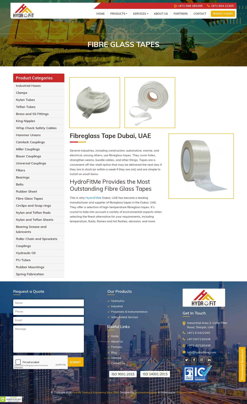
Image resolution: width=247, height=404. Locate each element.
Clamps (21, 93)
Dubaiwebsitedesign (146, 392)
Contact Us (118, 363)
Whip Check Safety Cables (36, 128)
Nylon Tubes (25, 100)
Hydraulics (117, 301)
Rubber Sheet (26, 191)
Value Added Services (124, 317)
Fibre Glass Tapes (29, 198)
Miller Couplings (28, 149)
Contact (199, 13)
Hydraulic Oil (25, 253)
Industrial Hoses (28, 86)
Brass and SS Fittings (32, 114)
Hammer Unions (28, 135)
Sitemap (116, 358)
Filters (20, 170)
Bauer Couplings (28, 156)
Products (117, 13)
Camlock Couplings (30, 142)
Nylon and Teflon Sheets (34, 220)
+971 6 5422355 (198, 333)
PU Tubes (23, 260)
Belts (20, 184)
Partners (181, 13)
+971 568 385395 (190, 6)
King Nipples (25, 121)
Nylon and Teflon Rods (33, 212)
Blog (114, 352)
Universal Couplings (31, 163)
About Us (161, 13)
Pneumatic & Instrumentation (129, 311)
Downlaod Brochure (242, 364)
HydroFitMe (93, 197)
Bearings (22, 177)
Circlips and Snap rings (33, 205)
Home (100, 13)
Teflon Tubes (25, 107)
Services (139, 13)
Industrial (117, 306)
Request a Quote (223, 13)
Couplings (23, 246)
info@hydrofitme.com (201, 352)
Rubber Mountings (30, 267)
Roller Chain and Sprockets (36, 239)
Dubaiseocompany (186, 392)
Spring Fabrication (30, 274)
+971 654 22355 (222, 6)
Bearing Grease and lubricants (31, 229)
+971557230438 (198, 339)
